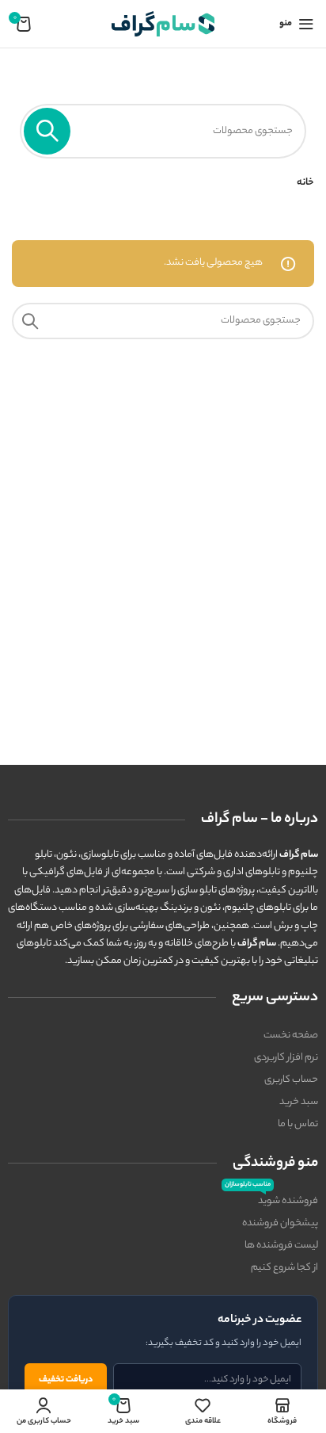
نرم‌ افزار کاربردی (286, 1057)
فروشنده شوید (271, 1199)
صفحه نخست (290, 1035)
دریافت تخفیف (66, 1380)
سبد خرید (298, 1102)
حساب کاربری (291, 1080)
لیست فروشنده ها (281, 1245)
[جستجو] (47, 131)
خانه (305, 182)
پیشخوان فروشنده (280, 1223)
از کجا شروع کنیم (284, 1267)
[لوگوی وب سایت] (163, 23)
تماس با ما (298, 1124)
